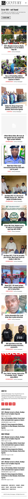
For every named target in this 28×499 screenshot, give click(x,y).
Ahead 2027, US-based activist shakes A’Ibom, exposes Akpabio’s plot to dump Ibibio (14, 287)
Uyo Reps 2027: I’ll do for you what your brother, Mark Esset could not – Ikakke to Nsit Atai (14, 257)
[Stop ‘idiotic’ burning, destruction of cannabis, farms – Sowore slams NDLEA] (14, 363)
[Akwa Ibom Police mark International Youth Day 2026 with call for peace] (14, 156)
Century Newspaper (16, 51)
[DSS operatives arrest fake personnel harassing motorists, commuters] (14, 333)
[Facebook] (2, 403)
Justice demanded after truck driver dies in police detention (14, 316)
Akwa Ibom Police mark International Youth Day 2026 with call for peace (14, 167)
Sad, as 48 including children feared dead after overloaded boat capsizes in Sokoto (14, 77)
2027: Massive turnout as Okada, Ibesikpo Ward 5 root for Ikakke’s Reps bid (14, 47)
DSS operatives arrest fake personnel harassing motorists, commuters (14, 345)
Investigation (9, 291)
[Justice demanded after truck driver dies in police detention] (14, 305)
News (9, 51)
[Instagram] (6, 403)
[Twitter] (10, 403)
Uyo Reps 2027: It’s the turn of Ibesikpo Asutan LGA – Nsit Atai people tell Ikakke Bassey (14, 197)
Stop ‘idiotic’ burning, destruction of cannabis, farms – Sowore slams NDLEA (14, 375)
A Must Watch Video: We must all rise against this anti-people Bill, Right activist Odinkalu (14, 137)
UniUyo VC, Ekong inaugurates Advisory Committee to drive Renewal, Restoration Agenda (14, 107)
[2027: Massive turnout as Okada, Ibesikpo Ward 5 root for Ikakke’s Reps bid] (14, 36)
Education (9, 111)
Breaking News (9, 81)
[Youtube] (13, 403)
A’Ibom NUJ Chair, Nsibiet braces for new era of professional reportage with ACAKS (14, 227)
